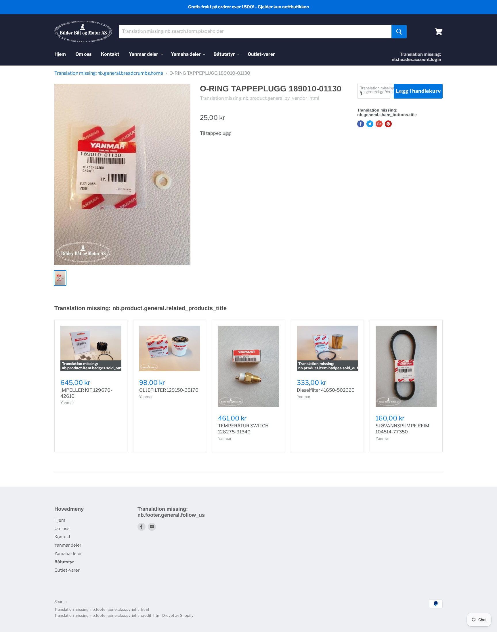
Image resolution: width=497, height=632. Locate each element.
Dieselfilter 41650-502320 (326, 390)
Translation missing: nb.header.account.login (416, 57)
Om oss (83, 54)
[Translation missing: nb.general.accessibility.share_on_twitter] (369, 123)
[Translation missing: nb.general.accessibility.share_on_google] (379, 123)
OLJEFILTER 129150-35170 (168, 390)
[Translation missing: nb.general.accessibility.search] (399, 31)
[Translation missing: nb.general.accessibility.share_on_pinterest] (388, 123)
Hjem (60, 54)
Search (60, 601)
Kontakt (110, 54)
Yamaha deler (186, 54)
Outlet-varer (261, 54)
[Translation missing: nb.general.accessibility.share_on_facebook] (360, 123)
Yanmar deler (144, 54)
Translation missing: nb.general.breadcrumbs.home (108, 73)
